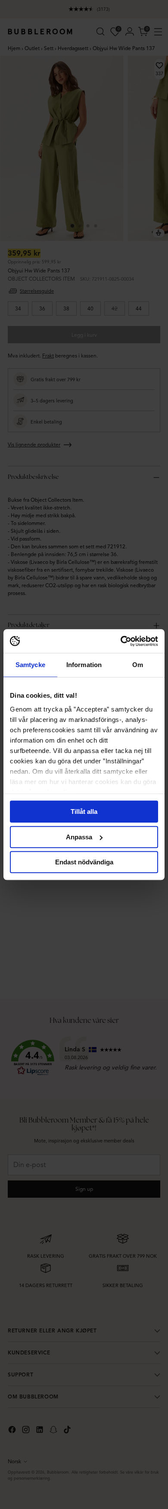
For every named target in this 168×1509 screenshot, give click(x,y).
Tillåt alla (84, 811)
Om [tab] (137, 664)
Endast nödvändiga (84, 862)
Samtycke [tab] (30, 664)
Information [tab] (84, 664)
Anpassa (79, 837)
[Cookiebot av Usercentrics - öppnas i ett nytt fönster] (121, 641)
